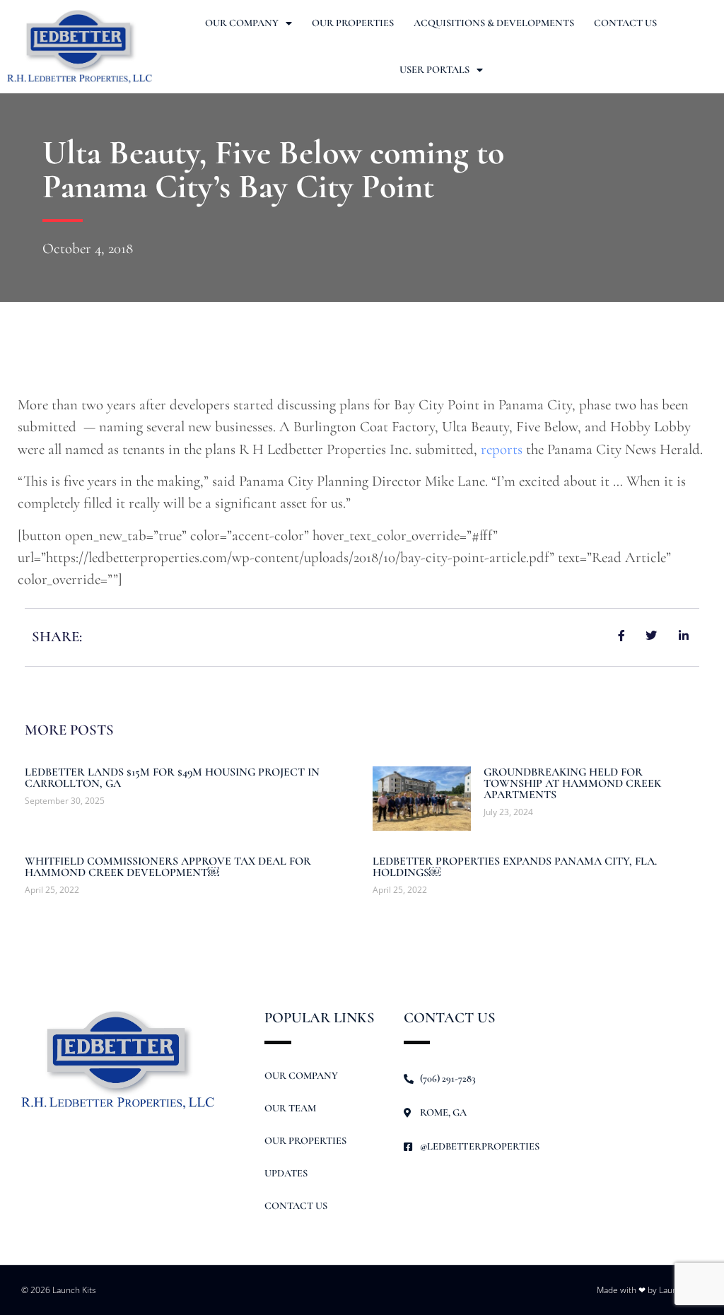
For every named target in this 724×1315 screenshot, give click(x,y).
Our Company (242, 23)
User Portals (434, 70)
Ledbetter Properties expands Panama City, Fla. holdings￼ (515, 866)
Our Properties (353, 23)
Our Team (290, 1108)
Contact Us (625, 23)
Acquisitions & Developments (494, 23)
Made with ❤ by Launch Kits (650, 1290)
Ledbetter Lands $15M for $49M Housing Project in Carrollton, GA (172, 777)
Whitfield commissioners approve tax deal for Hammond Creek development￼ (168, 866)
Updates (286, 1173)
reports (501, 449)
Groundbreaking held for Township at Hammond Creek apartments (572, 783)
